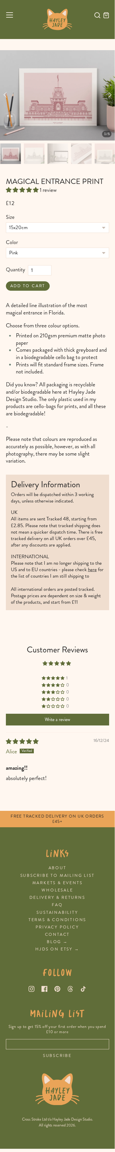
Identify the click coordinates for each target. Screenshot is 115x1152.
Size (10, 217)
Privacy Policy (57, 927)
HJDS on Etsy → (57, 949)
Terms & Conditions (57, 920)
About (57, 868)
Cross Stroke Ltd (34, 1119)
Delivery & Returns (57, 897)
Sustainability (57, 912)
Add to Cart (28, 286)
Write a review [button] (57, 719)
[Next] (109, 95)
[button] (23, 190)
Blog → (57, 942)
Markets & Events (57, 883)
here (92, 569)
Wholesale (57, 890)
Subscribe (57, 1055)
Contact (57, 934)
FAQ (57, 905)
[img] (22, 741)
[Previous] (6, 95)
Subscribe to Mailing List (57, 875)
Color (12, 242)
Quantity (15, 269)
